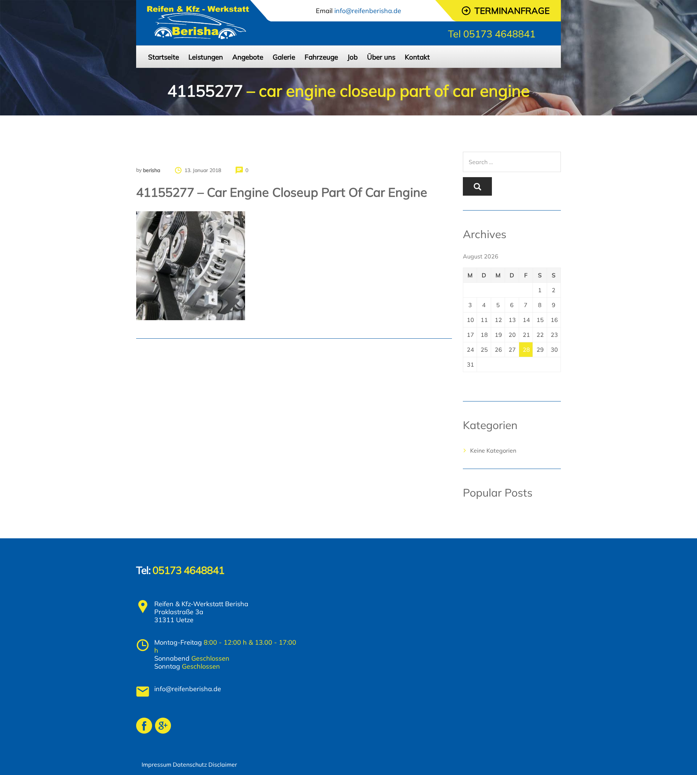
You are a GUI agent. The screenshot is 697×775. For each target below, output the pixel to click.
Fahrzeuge (321, 57)
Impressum (156, 764)
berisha (151, 170)
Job (352, 57)
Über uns (381, 57)
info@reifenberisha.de (187, 689)
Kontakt (417, 57)
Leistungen (205, 57)
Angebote (247, 57)
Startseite (163, 57)
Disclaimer (222, 764)
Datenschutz (190, 764)
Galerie (284, 57)
